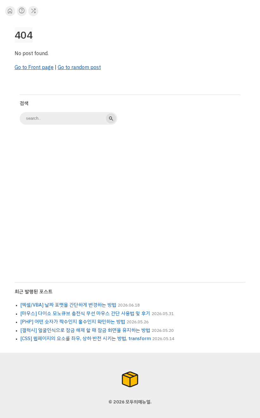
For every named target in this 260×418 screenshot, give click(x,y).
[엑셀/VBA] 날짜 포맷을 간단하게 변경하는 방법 (68, 304)
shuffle (33, 11)
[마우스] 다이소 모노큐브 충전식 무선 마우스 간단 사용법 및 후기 (85, 313)
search (111, 118)
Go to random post (79, 67)
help (21, 11)
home (10, 11)
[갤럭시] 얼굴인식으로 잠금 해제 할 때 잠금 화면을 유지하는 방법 (85, 330)
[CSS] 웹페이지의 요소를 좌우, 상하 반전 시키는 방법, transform (85, 338)
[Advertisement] (130, 179)
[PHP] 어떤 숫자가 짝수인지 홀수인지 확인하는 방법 (72, 321)
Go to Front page (34, 67)
